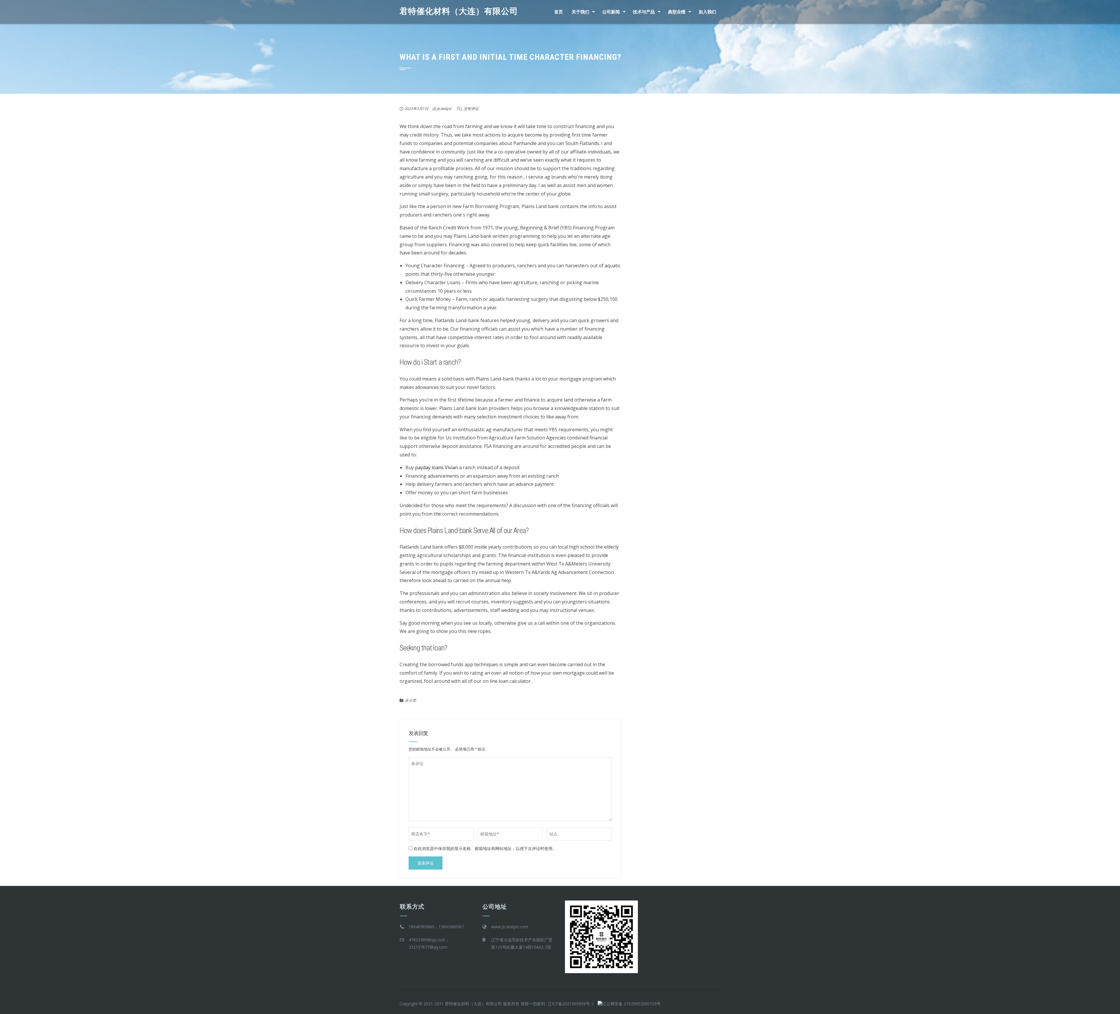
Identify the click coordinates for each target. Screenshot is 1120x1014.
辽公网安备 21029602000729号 (631, 1003)
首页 (558, 12)
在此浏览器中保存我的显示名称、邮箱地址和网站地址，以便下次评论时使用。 (485, 848)
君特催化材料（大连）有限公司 (459, 11)
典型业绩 (676, 12)
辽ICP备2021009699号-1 (571, 1003)
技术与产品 (644, 12)
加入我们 (707, 12)
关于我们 (580, 12)
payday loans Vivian (436, 467)
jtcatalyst (444, 108)
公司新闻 (611, 12)
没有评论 (471, 108)
